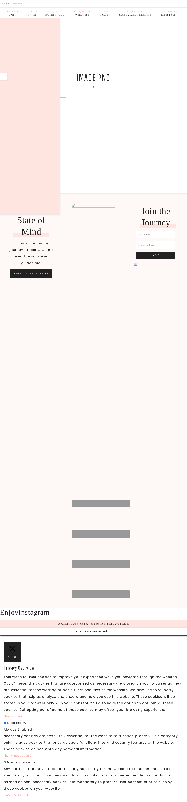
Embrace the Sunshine (31, 273)
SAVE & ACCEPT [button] (18, 795)
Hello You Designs (118, 624)
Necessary (16, 722)
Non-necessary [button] (18, 755)
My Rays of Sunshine (93, 47)
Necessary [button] (13, 716)
